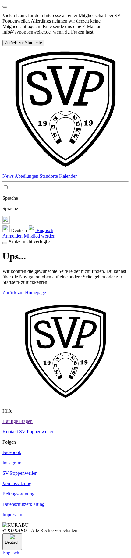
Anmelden (12, 235)
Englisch (44, 230)
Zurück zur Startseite (23, 43)
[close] (4, 7)
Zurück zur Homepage (24, 292)
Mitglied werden (39, 235)
